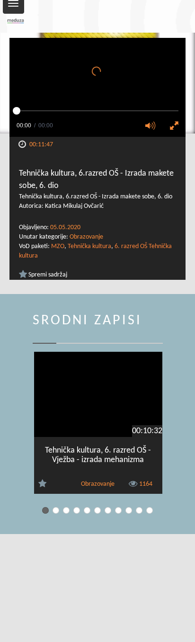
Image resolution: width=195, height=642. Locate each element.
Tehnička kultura (89, 246)
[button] (153, 126)
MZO (57, 246)
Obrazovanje (86, 237)
